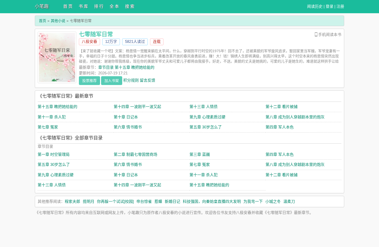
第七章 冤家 (48, 127)
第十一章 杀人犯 (52, 117)
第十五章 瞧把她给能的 (57, 106)
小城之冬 (273, 201)
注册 (340, 6)
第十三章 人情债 (204, 106)
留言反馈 (147, 80)
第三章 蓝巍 (200, 154)
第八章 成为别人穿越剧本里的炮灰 (295, 117)
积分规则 (131, 80)
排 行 (98, 6)
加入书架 (111, 81)
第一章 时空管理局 (54, 154)
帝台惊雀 (144, 201)
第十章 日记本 (126, 117)
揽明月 (88, 201)
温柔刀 (289, 201)
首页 (42, 21)
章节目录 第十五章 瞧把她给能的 (126, 67)
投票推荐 (89, 81)
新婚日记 (172, 201)
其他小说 (58, 21)
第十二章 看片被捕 (282, 106)
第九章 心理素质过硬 (207, 117)
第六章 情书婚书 (128, 127)
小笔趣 (42, 6)
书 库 (83, 6)
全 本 (114, 6)
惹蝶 (158, 201)
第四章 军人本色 (280, 127)
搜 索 (129, 6)
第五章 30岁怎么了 (206, 127)
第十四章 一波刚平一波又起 (137, 106)
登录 (329, 6)
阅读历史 (315, 6)
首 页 (67, 6)
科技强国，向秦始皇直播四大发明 (212, 201)
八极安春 (89, 41)
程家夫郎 (72, 201)
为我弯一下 (253, 201)
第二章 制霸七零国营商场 (135, 154)
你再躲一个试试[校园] (115, 201)
